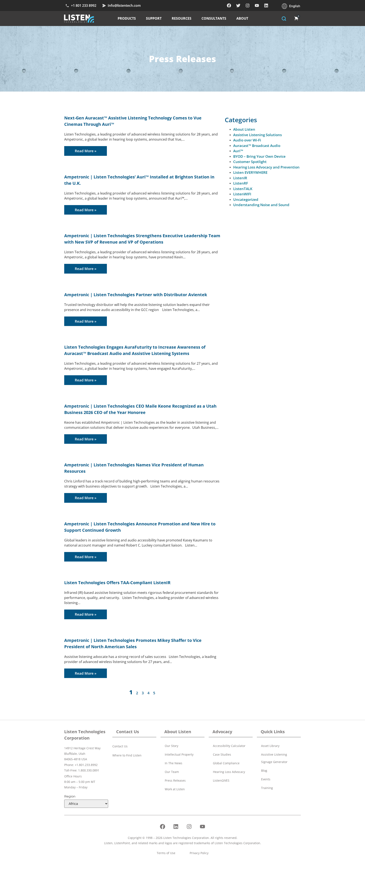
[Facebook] (229, 5)
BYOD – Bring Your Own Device (259, 156)
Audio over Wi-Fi (247, 140)
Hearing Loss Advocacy (229, 772)
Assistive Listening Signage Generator (274, 758)
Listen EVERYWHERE (250, 172)
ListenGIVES (221, 780)
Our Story (171, 746)
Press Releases (175, 780)
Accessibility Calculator (229, 746)
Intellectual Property (179, 754)
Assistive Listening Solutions (257, 134)
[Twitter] (238, 5)
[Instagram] (247, 5)
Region (69, 796)
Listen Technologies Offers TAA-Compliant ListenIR (117, 582)
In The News (173, 763)
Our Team (172, 772)
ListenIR (240, 177)
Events (265, 779)
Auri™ (238, 150)
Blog (264, 771)
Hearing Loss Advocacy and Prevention (266, 167)
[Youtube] (256, 5)
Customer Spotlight (250, 161)
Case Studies (222, 754)
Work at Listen (175, 789)
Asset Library (270, 746)
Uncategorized (245, 199)
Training (267, 788)
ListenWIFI (242, 194)
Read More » (85, 150)
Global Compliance (226, 763)
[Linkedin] (266, 5)
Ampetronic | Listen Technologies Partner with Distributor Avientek (135, 294)
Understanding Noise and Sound (261, 204)
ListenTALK (242, 188)
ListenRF (240, 183)
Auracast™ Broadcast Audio (256, 145)
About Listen (244, 129)
